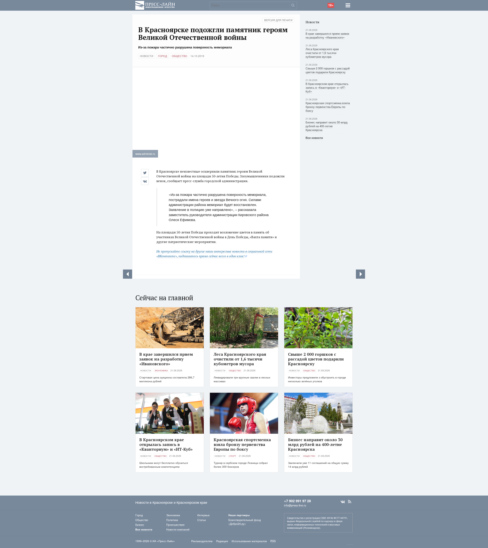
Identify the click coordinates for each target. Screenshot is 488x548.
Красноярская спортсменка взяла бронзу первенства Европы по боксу (328, 107)
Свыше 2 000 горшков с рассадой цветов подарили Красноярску (328, 70)
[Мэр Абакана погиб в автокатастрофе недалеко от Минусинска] (360, 274)
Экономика (161, 370)
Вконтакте (343, 502)
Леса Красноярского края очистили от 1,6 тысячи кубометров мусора (322, 53)
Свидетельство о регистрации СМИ (306, 517)
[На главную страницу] (155, 5)
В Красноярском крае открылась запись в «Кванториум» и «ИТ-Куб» (327, 87)
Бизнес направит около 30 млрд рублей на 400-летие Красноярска (327, 126)
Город (162, 56)
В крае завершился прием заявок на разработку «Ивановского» (327, 35)
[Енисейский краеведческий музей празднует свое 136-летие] (127, 274)
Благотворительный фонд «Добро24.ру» (244, 521)
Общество (179, 56)
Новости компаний (177, 529)
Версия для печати (278, 20)
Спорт (232, 455)
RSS (350, 502)
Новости (146, 56)
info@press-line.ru (295, 505)
